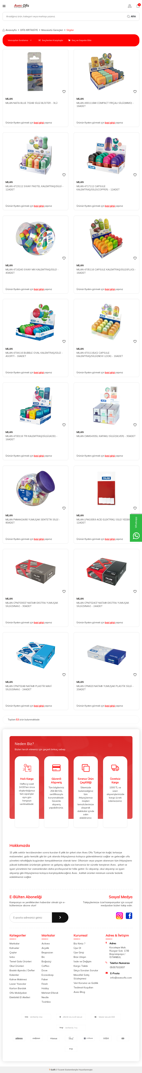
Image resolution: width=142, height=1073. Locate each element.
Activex (46, 943)
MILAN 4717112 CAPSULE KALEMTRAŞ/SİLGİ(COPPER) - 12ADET (98, 188)
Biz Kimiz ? (79, 943)
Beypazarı (47, 952)
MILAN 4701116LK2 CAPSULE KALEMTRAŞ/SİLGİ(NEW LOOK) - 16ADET (100, 354)
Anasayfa (11, 30)
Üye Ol (77, 948)
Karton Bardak (18, 988)
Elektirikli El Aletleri (20, 997)
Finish (45, 983)
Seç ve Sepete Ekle (81, 40)
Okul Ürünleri (17, 965)
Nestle (45, 997)
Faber (45, 979)
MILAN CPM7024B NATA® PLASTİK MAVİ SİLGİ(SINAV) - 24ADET (29, 688)
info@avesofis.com (121, 977)
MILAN (9, 98)
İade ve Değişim (82, 961)
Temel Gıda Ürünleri (21, 961)
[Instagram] (119, 915)
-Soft (52, 1069)
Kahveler (14, 948)
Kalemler (14, 974)
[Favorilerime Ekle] (64, 92)
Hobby (45, 988)
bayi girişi (39, 122)
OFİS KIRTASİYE (29, 30)
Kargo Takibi (81, 965)
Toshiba (46, 1001)
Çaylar (13, 952)
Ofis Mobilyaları (18, 992)
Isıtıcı (12, 957)
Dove (44, 970)
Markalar (15, 943)
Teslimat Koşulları (83, 987)
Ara (133, 16)
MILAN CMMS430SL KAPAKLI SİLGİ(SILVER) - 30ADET (106, 436)
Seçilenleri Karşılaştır (52, 40)
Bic (43, 957)
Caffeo (45, 965)
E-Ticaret (60, 1069)
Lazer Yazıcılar (18, 983)
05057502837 (117, 967)
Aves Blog (79, 992)
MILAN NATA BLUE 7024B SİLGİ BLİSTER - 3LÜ (31, 102)
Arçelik (45, 948)
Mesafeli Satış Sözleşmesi (81, 976)
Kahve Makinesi (18, 979)
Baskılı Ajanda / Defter (22, 970)
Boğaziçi (46, 961)
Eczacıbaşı (48, 974)
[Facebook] (129, 915)
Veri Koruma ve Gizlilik (86, 983)
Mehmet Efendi (50, 992)
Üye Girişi (79, 952)
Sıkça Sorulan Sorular (86, 970)
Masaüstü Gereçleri (52, 30)
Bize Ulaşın (80, 957)
